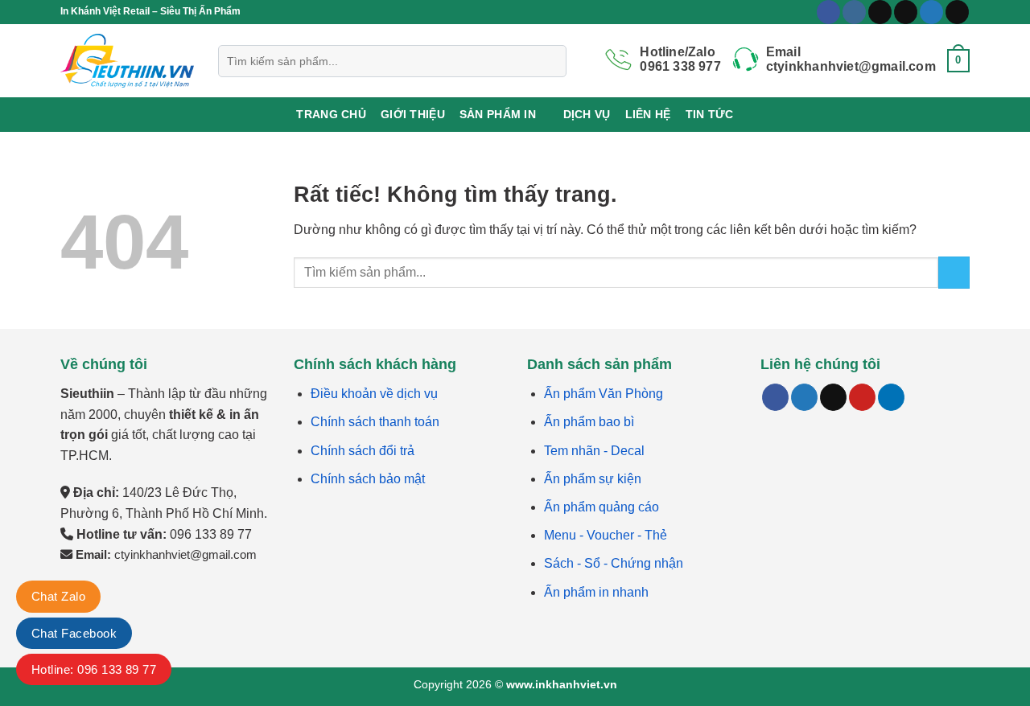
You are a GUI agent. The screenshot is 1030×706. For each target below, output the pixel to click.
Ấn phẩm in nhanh (596, 592)
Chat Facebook (74, 633)
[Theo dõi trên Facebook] (828, 12)
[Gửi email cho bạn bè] (833, 397)
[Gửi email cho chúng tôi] (957, 12)
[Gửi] (954, 272)
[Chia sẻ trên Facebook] (775, 397)
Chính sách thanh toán (375, 422)
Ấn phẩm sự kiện (592, 479)
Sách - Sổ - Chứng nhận (613, 563)
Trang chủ (331, 114)
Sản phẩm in (497, 114)
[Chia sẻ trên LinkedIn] (891, 397)
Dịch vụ (587, 114)
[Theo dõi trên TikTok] (880, 12)
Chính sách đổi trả (362, 451)
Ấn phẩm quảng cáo (601, 507)
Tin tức (710, 114)
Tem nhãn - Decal (594, 451)
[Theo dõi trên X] (905, 12)
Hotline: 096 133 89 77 (93, 669)
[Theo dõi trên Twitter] (931, 12)
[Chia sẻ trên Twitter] (804, 397)
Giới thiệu (413, 114)
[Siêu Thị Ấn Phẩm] (127, 61)
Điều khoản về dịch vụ (374, 393)
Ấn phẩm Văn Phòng (603, 393)
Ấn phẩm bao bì (589, 422)
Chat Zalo (58, 596)
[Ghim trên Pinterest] (862, 397)
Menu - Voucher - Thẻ (605, 535)
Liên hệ (648, 114)
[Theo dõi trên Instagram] (854, 12)
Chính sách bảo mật (368, 479)
